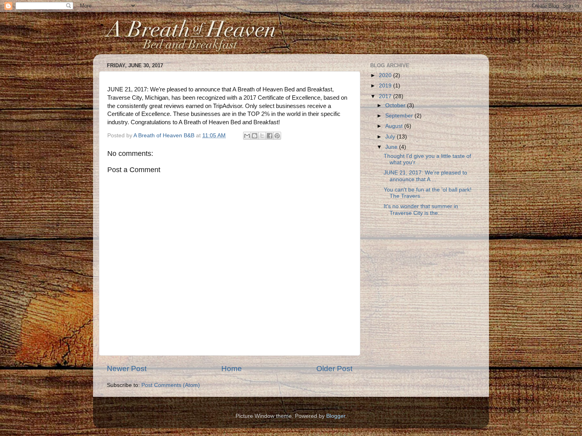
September (400, 116)
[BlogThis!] (255, 136)
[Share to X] (262, 136)
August (394, 126)
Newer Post (126, 368)
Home (231, 368)
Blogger (335, 416)
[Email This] (247, 136)
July (391, 137)
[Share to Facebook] (270, 136)
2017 (386, 96)
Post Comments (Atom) (170, 385)
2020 (386, 75)
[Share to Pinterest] (277, 136)
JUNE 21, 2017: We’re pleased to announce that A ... (425, 176)
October (396, 105)
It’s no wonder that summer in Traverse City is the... (421, 209)
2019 (386, 86)
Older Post (334, 368)
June (392, 147)
